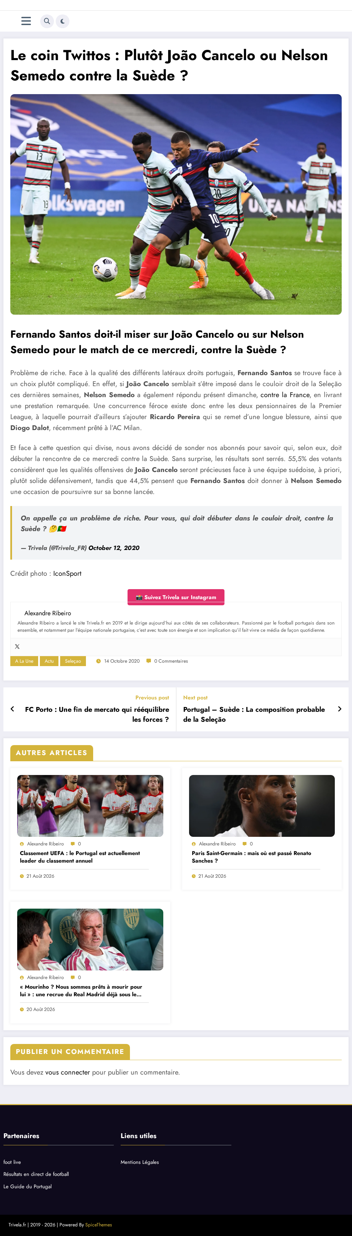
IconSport (67, 573)
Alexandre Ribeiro (45, 843)
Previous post (152, 697)
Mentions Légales (140, 1162)
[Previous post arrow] (12, 709)
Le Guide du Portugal (27, 1186)
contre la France (285, 395)
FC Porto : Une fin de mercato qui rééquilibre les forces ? (97, 714)
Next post (195, 697)
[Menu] (26, 21)
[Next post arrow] (340, 709)
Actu (49, 661)
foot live (12, 1162)
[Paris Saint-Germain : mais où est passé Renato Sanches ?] (262, 806)
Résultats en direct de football (36, 1174)
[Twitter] (17, 647)
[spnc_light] (62, 21)
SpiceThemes (98, 1224)
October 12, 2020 (114, 547)
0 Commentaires (171, 661)
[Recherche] (47, 21)
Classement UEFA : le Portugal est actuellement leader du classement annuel (80, 857)
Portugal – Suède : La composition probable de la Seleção (254, 714)
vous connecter (67, 1072)
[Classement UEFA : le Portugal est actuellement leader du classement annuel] (90, 806)
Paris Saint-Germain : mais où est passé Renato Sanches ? (251, 857)
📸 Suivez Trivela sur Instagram (176, 597)
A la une (24, 661)
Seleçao (73, 661)
